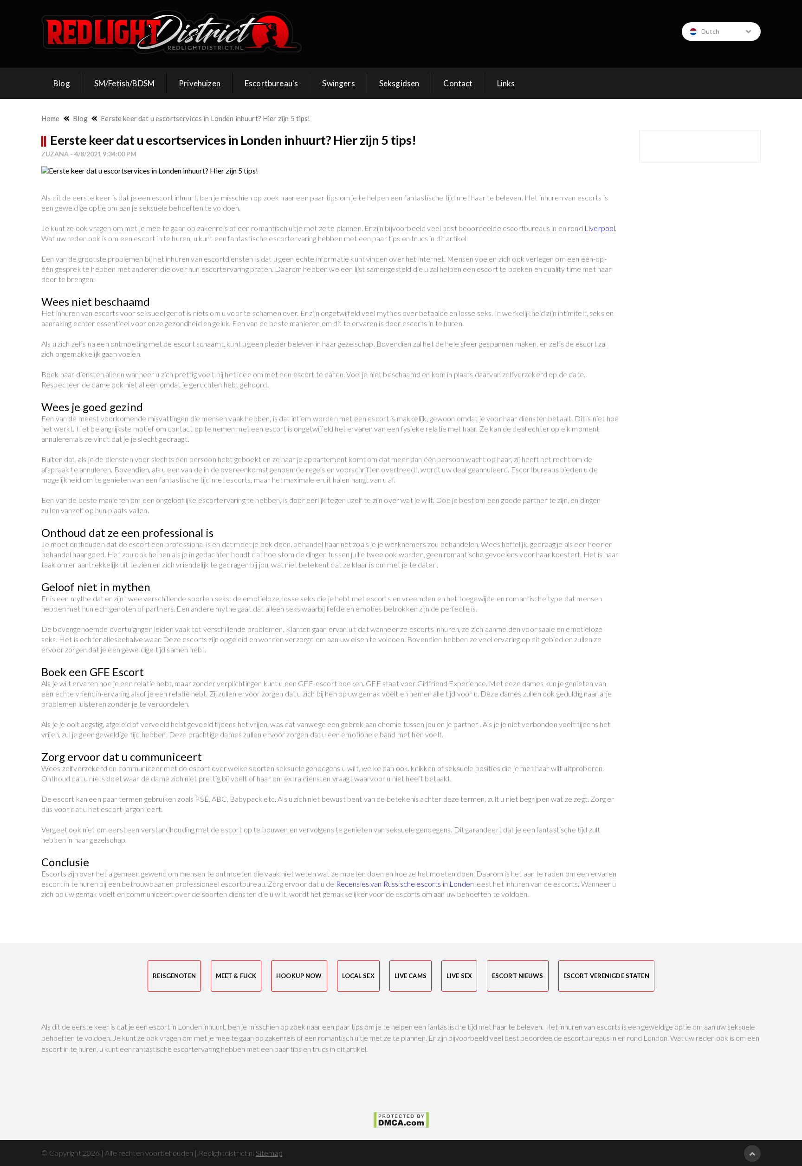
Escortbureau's (271, 83)
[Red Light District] (171, 32)
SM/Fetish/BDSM (124, 83)
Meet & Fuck (236, 975)
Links (506, 83)
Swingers (338, 83)
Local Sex (358, 975)
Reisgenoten (174, 975)
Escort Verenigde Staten (606, 975)
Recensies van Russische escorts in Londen (405, 883)
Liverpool (599, 228)
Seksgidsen (399, 83)
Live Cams (411, 975)
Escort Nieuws (517, 975)
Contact (457, 83)
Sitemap (269, 1152)
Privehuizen (199, 83)
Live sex (459, 975)
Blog (61, 83)
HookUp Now (299, 975)
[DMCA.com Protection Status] (401, 1120)
